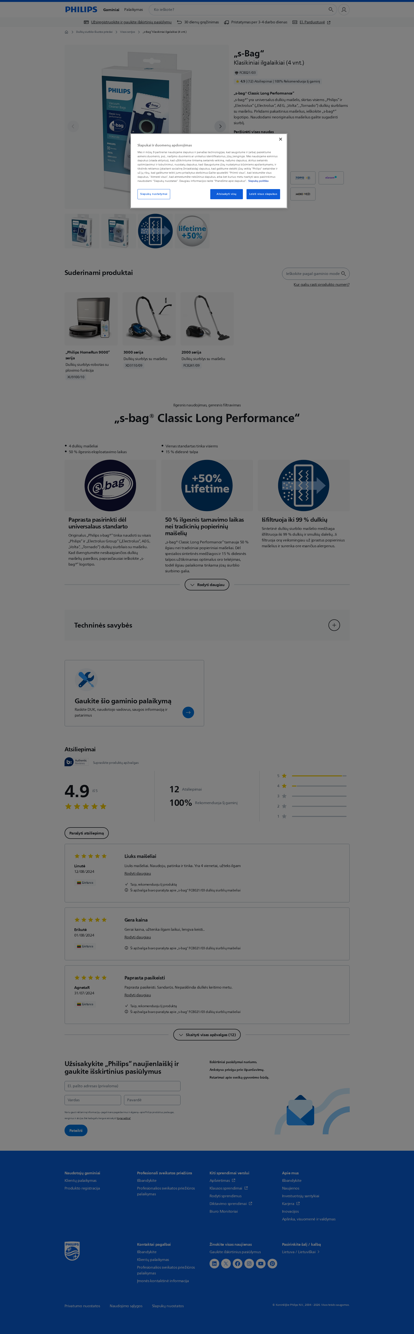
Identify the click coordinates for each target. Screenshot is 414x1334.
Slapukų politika (258, 180)
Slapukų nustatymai (153, 194)
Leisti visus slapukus (263, 194)
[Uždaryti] (280, 139)
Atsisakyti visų (227, 194)
